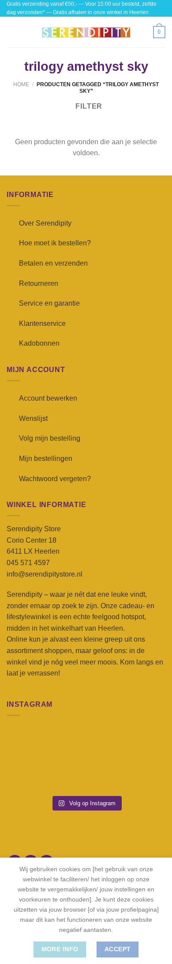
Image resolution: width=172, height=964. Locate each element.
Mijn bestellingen (45, 458)
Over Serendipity (45, 223)
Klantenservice (42, 323)
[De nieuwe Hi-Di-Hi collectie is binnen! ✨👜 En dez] (140, 774)
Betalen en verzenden (53, 263)
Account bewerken (48, 398)
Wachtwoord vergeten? (55, 478)
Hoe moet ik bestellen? (55, 243)
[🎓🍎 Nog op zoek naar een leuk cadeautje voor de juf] (31, 774)
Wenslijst (33, 418)
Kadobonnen (39, 343)
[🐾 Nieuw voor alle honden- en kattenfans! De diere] (31, 742)
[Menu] (12, 32)
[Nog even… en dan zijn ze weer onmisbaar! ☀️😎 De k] (140, 742)
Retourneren (38, 283)
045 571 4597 (28, 562)
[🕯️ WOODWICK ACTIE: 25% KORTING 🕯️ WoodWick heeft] (86, 742)
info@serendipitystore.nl (44, 574)
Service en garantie (49, 303)
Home (21, 84)
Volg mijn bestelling (49, 438)
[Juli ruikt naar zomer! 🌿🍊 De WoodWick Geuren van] (86, 774)
